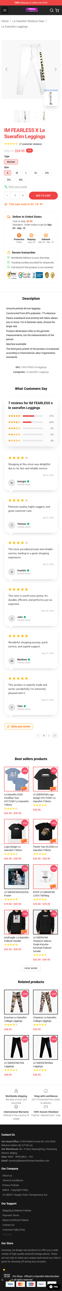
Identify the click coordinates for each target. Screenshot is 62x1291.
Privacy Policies (10, 1185)
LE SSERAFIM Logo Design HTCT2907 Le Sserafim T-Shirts (44, 798)
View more (31, 968)
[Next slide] (55, 69)
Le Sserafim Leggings (14, 26)
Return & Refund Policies (15, 1220)
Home (5, 21)
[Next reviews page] (55, 736)
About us (7, 1175)
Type (6, 156)
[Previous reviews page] (38, 736)
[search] (52, 10)
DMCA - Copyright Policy (15, 1190)
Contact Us (8, 1225)
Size (6, 167)
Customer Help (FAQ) (13, 1229)
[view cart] (57, 10)
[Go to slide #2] (40, 116)
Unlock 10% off (7, 1276)
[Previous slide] (6, 69)
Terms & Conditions (12, 1180)
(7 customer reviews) (30, 144)
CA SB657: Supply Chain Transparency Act (24, 1194)
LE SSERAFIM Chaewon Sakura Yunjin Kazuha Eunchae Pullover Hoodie (42, 944)
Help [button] (56, 1287)
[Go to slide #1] (22, 116)
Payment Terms (10, 1215)
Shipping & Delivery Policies (16, 1210)
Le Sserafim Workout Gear (28, 21)
